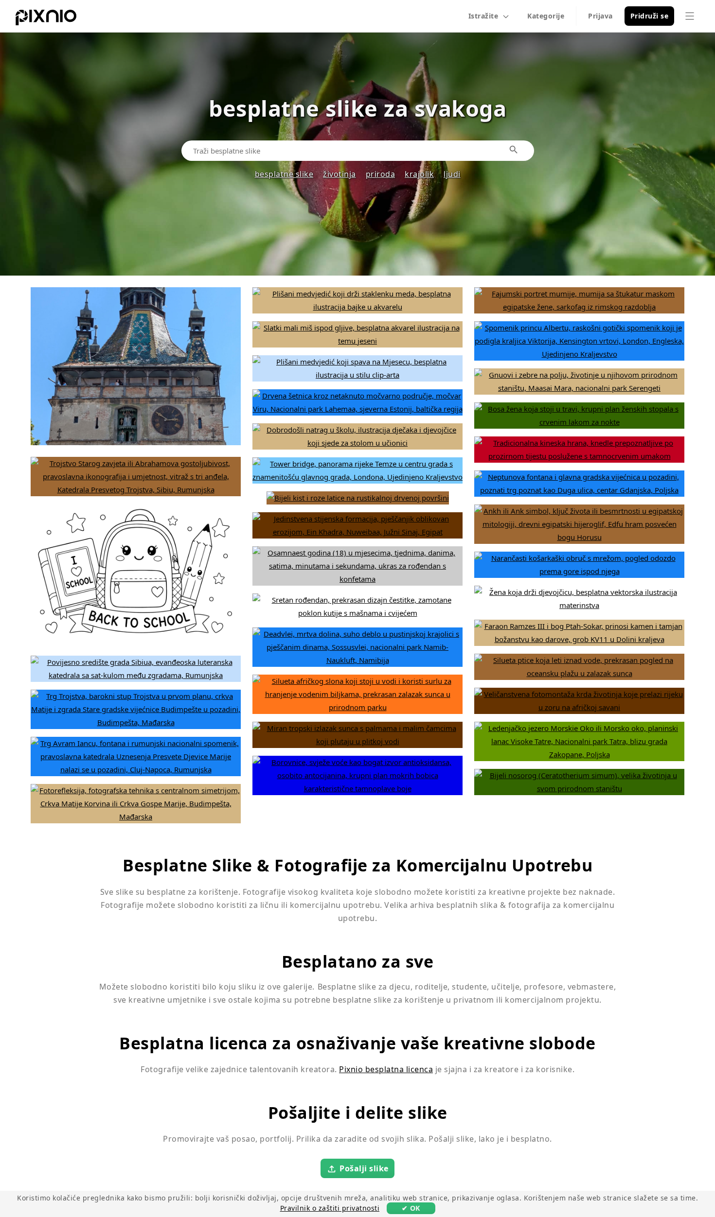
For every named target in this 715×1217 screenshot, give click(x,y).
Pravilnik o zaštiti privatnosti (330, 1208)
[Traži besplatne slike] (514, 150)
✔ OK (411, 1208)
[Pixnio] (46, 19)
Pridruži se (649, 15)
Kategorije (545, 15)
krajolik (419, 174)
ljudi (452, 174)
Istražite (483, 15)
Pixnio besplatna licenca (386, 1069)
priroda (380, 174)
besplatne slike (284, 174)
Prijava (600, 15)
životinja (339, 174)
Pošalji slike (364, 1168)
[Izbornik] (689, 16)
